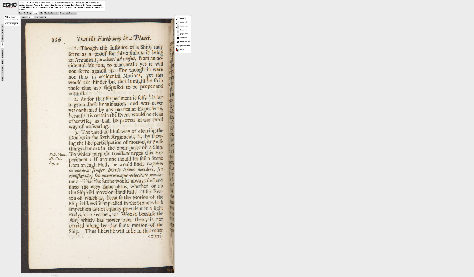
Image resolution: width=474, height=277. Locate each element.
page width (184, 34)
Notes (2, 61)
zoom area (184, 26)
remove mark (185, 42)
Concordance (2, 70)
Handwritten (2, 53)
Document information (68, 13)
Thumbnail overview (51, 13)
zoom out (183, 22)
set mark (183, 38)
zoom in (183, 18)
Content (2, 37)
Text (20, 13)
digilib (182, 50)
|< (26, 17)
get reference (185, 46)
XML (41, 13)
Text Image (28, 13)
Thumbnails (2, 29)
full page (183, 30)
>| (45, 17)
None (2, 79)
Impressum (54, 275)
